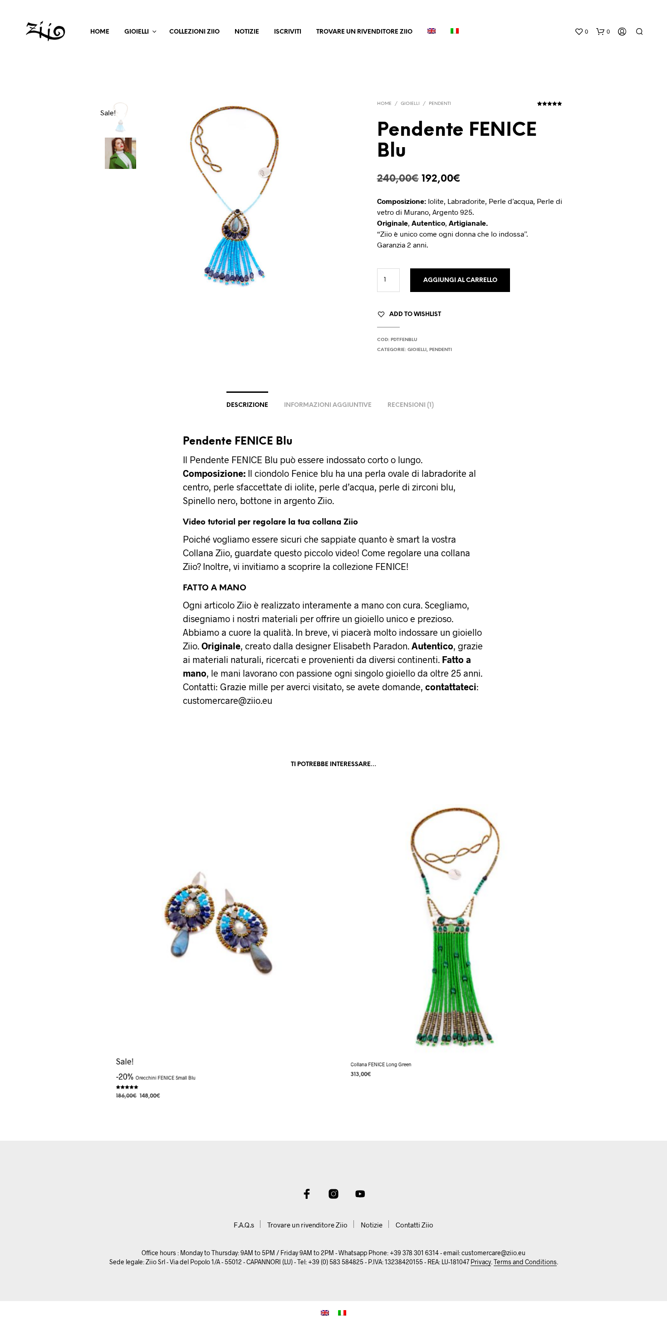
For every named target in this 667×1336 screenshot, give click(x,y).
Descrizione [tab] (247, 405)
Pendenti (440, 103)
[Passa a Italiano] (342, 1312)
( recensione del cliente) (549, 107)
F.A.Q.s (244, 1225)
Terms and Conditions (525, 1262)
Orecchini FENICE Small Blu (166, 1077)
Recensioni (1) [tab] (410, 405)
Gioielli (136, 32)
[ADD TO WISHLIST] (216, 1051)
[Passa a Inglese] (431, 32)
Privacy (481, 1262)
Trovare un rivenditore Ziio (364, 32)
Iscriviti (287, 32)
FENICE (390, 566)
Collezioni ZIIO (194, 32)
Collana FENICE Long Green (380, 1064)
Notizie (247, 32)
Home (99, 32)
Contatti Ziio (414, 1225)
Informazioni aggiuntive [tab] (328, 405)
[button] (581, 31)
